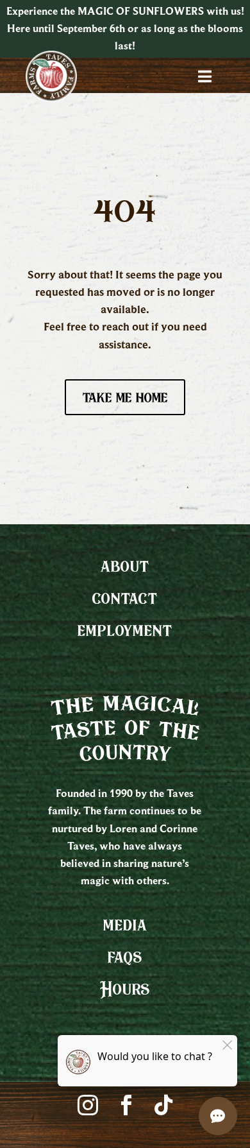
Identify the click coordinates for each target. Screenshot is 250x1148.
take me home (125, 397)
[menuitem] (125, 566)
